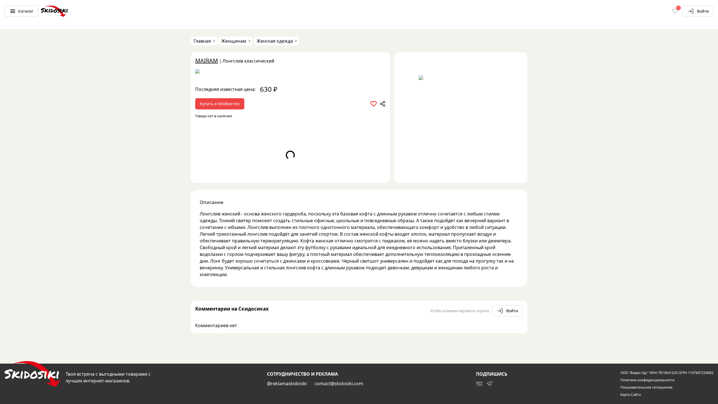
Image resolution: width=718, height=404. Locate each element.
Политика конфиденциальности (647, 380)
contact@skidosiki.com (338, 383)
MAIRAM (206, 60)
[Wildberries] (290, 72)
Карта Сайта (630, 394)
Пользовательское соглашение (646, 387)
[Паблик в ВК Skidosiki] (479, 383)
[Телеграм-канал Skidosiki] (489, 383)
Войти (703, 11)
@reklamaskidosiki (287, 383)
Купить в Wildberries (220, 103)
